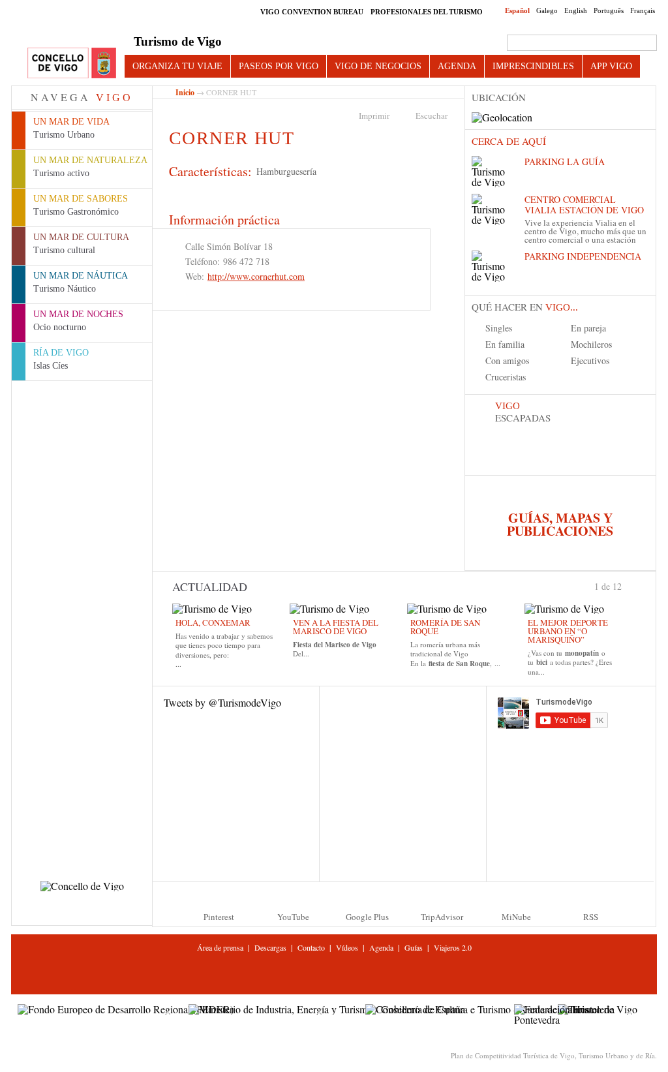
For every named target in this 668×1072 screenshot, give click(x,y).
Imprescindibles (533, 66)
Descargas (270, 947)
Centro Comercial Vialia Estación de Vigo (584, 204)
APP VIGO (611, 66)
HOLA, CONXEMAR (212, 622)
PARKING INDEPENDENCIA (582, 256)
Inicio (184, 92)
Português (609, 10)
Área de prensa (220, 947)
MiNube (516, 917)
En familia (504, 344)
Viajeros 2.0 (453, 947)
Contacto (311, 947)
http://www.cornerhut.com (256, 276)
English (575, 10)
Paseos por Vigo (278, 66)
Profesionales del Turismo (427, 12)
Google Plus (367, 917)
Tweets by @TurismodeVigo (222, 702)
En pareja (588, 328)
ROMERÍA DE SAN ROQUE (445, 627)
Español (517, 10)
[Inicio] (71, 64)
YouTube (293, 917)
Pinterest (219, 917)
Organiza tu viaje (177, 66)
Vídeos (347, 947)
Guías (413, 947)
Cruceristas (505, 377)
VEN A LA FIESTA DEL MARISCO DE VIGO (335, 627)
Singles (498, 328)
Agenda (457, 66)
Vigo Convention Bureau (311, 12)
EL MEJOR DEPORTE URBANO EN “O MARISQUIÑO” (568, 631)
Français (642, 10)
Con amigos (507, 360)
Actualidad (209, 586)
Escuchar (432, 115)
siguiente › (628, 585)
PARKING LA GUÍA (564, 161)
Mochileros (591, 344)
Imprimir (374, 115)
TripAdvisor (442, 917)
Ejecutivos (590, 360)
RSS (590, 917)
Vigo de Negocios (378, 66)
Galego (547, 10)
